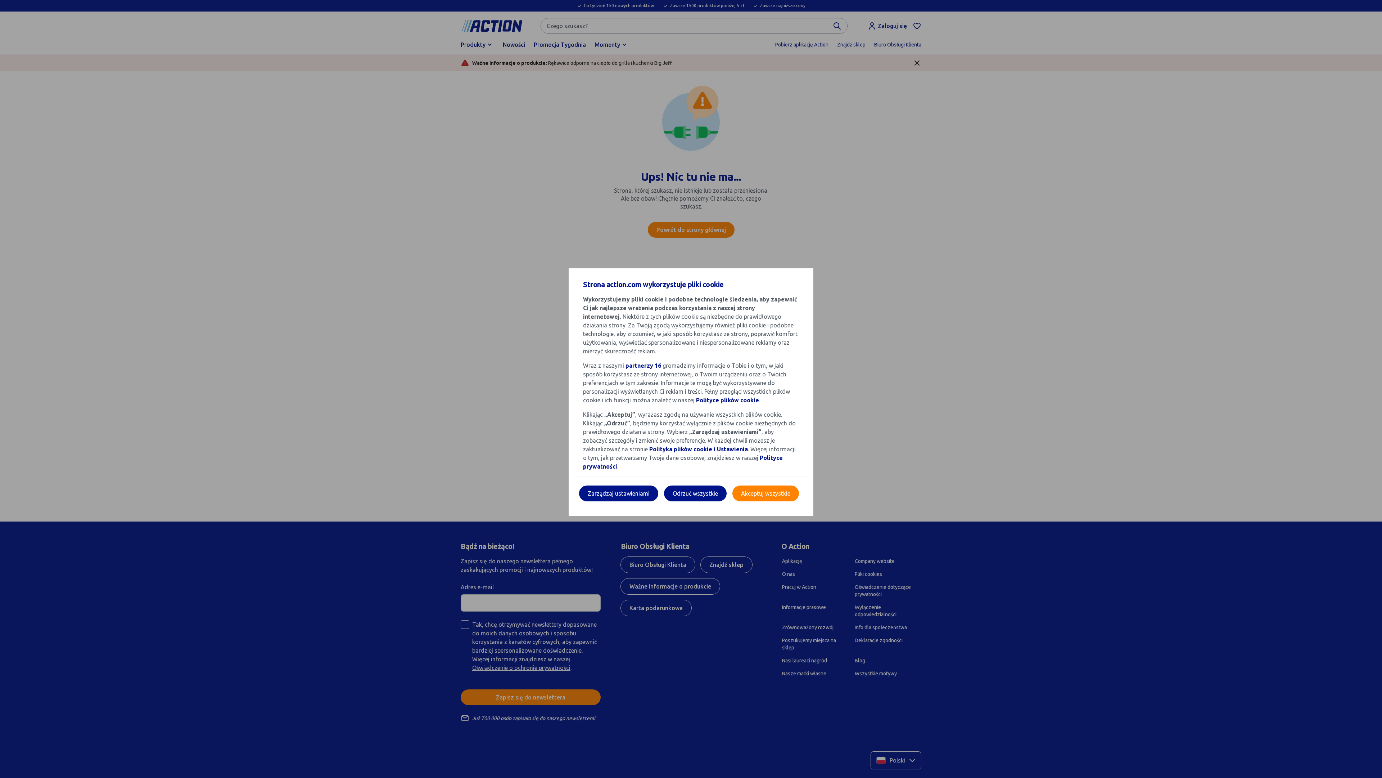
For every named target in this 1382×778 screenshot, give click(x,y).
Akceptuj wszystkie (765, 493)
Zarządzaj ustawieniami (619, 493)
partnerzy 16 (643, 365)
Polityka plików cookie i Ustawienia (698, 449)
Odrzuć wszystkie (695, 493)
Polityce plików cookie (727, 400)
